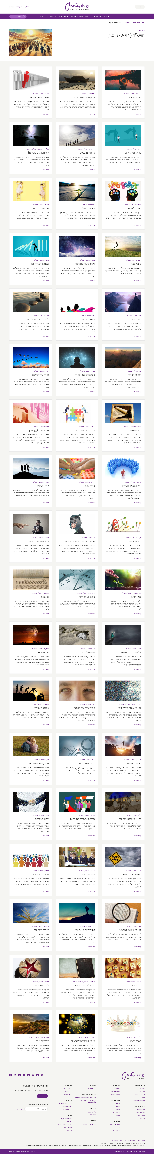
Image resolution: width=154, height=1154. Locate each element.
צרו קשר (69, 1130)
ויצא (93, 204)
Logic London (30, 1151)
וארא (47, 315)
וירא (139, 149)
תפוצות (118, 1106)
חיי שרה (92, 149)
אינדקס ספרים (140, 1112)
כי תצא (139, 982)
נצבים (47, 982)
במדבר (139, 704)
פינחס (93, 815)
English (26, 7)
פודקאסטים (116, 1112)
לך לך (47, 93)
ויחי (140, 315)
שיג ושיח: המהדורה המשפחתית (85, 1098)
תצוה (47, 427)
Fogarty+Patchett (17, 1151)
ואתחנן (46, 871)
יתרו (47, 371)
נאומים (118, 1109)
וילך (139, 1037)
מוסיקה (142, 1118)
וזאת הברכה (45, 1037)
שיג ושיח (127, 23)
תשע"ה (34, 149)
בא (140, 371)
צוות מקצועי (68, 1127)
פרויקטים (52, 16)
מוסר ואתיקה (77, 16)
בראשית (138, 93)
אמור (139, 649)
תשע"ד (132, 93)
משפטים (138, 427)
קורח (93, 760)
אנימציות (93, 1115)
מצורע (135, 593)
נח (94, 93)
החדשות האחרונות (90, 1124)
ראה (93, 926)
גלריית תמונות (140, 1094)
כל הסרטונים (92, 1112)
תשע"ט (127, 704)
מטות (47, 815)
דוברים (118, 1127)
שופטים (46, 926)
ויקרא (139, 538)
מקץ (93, 260)
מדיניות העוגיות (117, 1140)
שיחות (118, 1115)
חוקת (47, 760)
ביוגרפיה (142, 1089)
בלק (139, 815)
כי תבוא (92, 982)
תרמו (139, 7)
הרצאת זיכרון (67, 1109)
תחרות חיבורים (67, 1089)
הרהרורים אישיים (139, 1100)
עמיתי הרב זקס (67, 1091)
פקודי (47, 482)
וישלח (47, 204)
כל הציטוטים (92, 1089)
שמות (93, 315)
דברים (93, 871)
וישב (139, 260)
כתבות (118, 1104)
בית (143, 23)
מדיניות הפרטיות (130, 1140)
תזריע (139, 593)
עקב (139, 926)
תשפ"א (126, 93)
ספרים (106, 16)
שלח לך (138, 760)
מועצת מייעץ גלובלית (65, 1124)
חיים (113, 16)
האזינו (93, 1037)
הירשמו (19, 1109)
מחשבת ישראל (115, 1094)
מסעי (139, 871)
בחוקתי (46, 649)
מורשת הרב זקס (66, 1119)
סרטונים (97, 16)
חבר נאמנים (68, 1121)
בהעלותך (46, 704)
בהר (93, 649)
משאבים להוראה (114, 1124)
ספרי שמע (141, 1115)
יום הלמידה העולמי (65, 1104)
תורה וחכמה (68, 1094)
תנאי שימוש (141, 1140)
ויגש (47, 260)
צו (94, 538)
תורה (89, 16)
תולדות (46, 149)
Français (19, 7)
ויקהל (93, 482)
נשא (93, 704)
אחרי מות (91, 593)
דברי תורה (136, 23)
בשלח (93, 371)
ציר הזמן (142, 1091)
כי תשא (138, 482)
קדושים (46, 593)
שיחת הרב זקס (67, 1106)
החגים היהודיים (115, 1091)
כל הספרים (141, 1109)
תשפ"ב (29, 149)
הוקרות (142, 1097)
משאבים (64, 16)
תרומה (93, 427)
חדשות (41, 16)
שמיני (47, 538)
